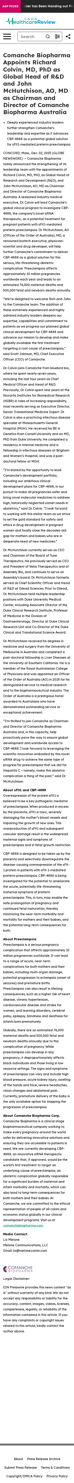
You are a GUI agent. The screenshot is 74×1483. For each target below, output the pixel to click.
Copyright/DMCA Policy (24, 1476)
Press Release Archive (43, 1459)
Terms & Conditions (55, 1467)
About (18, 1459)
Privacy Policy (57, 1476)
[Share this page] (68, 36)
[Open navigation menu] (7, 36)
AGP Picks (10, 6)
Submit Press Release (20, 1467)
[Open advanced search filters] (57, 36)
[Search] (47, 36)
